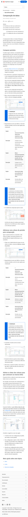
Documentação (6, 10)
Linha (6, 464)
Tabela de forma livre (13, 68)
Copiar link (11, 21)
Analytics (13, 10)
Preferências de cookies (20, 509)
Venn (6, 461)
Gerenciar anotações (9, 467)
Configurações (8, 410)
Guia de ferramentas (9, 12)
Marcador (5, 21)
